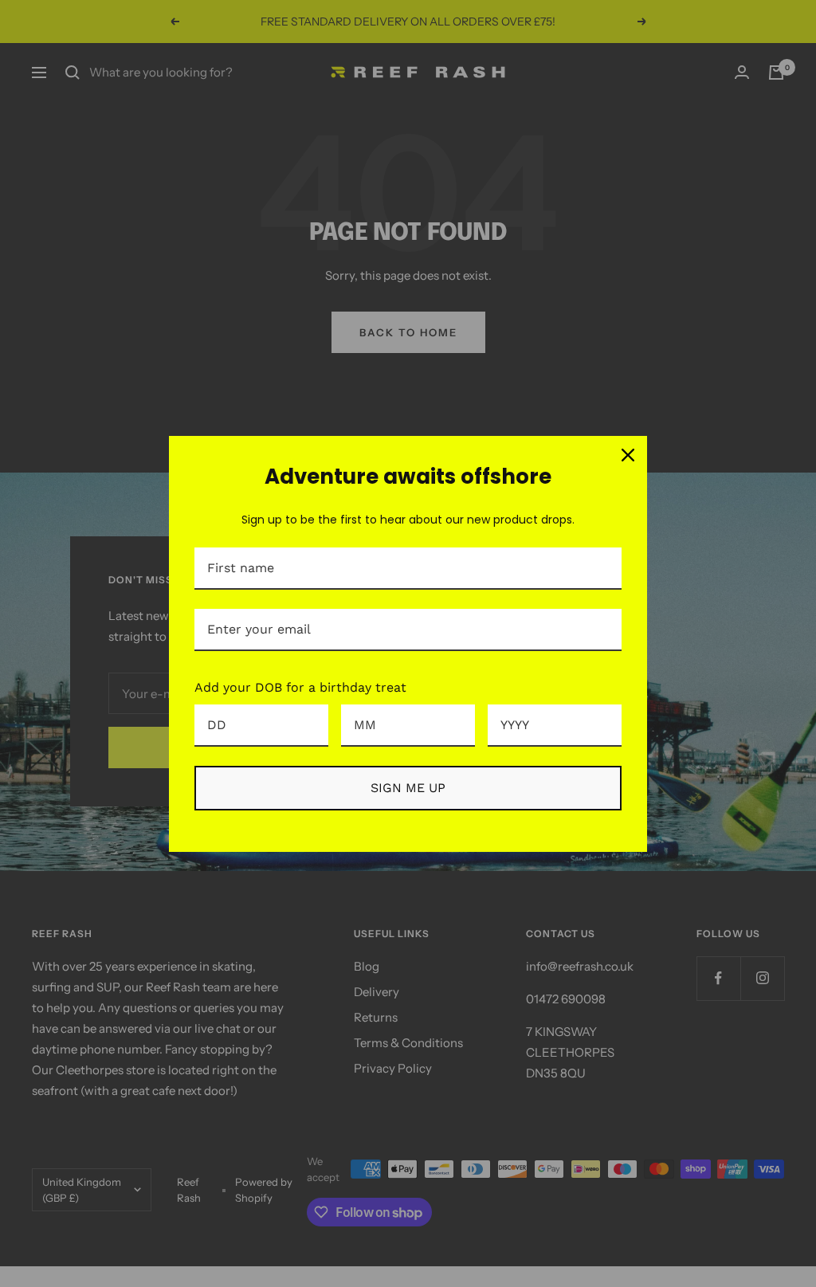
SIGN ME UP (408, 787)
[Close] (628, 455)
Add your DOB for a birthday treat (300, 687)
